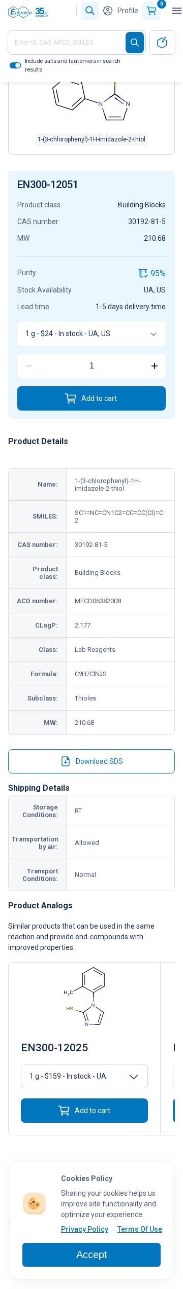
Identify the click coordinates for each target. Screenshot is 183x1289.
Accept (91, 1254)
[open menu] (177, 11)
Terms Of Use (139, 1229)
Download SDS (99, 761)
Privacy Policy (84, 1229)
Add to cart (99, 398)
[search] (135, 42)
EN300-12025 (54, 1048)
